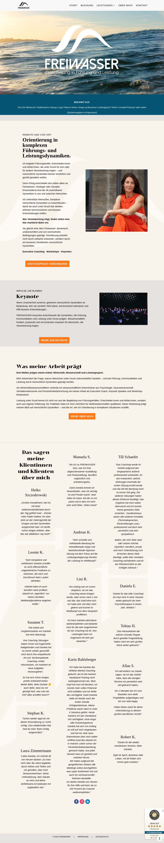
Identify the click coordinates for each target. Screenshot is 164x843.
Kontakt (142, 6)
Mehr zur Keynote (54, 340)
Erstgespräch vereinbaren (47, 263)
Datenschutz (102, 837)
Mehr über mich (82, 416)
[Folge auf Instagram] (82, 801)
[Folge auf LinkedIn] (87, 801)
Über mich (126, 6)
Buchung (87, 6)
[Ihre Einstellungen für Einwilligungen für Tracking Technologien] (159, 838)
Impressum (83, 837)
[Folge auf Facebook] (76, 801)
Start (73, 6)
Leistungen (105, 6)
